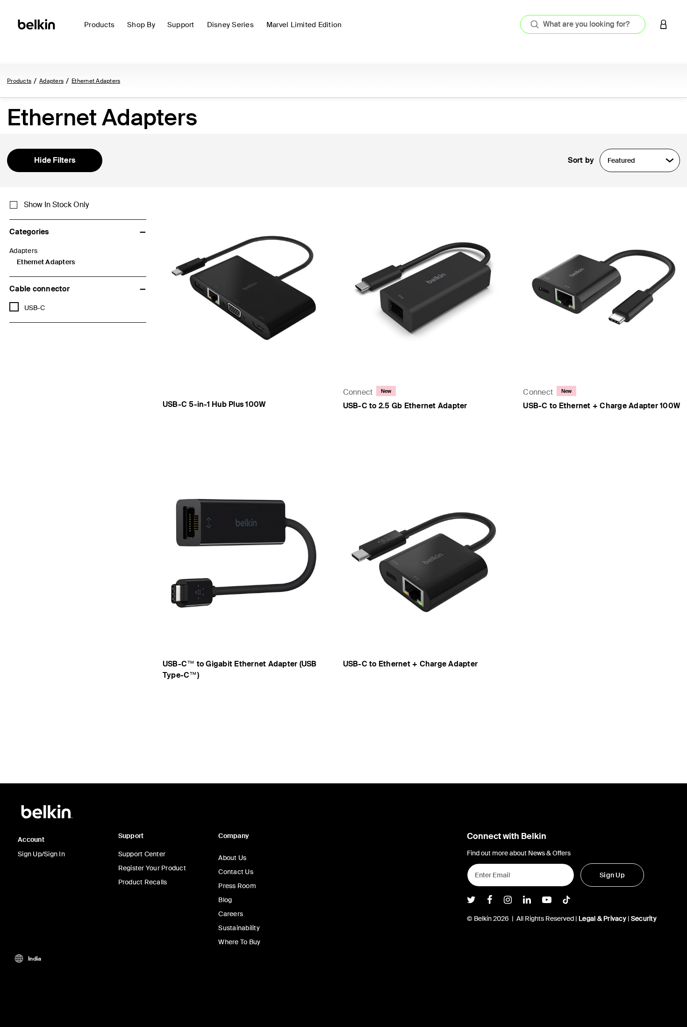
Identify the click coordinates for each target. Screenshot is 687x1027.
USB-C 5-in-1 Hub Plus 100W (214, 404)
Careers (230, 914)
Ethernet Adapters (96, 81)
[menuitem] (101, 30)
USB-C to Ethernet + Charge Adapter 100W (601, 406)
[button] (664, 24)
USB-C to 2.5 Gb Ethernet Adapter (405, 406)
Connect (358, 392)
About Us (232, 857)
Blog (225, 900)
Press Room (237, 886)
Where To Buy (239, 942)
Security (644, 918)
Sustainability (239, 928)
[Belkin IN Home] (37, 24)
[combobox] (582, 24)
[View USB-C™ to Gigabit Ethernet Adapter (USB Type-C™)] (243, 553)
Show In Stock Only (56, 205)
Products (19, 81)
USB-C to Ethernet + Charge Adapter (410, 664)
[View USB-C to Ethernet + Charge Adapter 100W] (604, 282)
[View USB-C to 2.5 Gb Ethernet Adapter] (424, 282)
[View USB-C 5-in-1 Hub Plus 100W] (243, 282)
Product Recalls (142, 882)
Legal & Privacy (602, 918)
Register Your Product (152, 868)
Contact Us (235, 872)
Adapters (51, 81)
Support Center (142, 854)
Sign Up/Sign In (41, 854)
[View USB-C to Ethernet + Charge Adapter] (424, 553)
